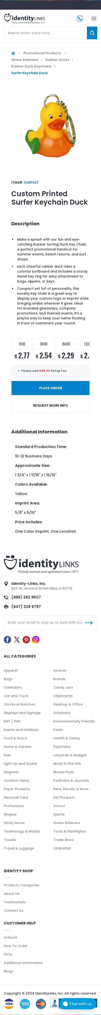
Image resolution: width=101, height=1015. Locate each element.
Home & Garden (17, 746)
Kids (7, 755)
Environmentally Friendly (74, 721)
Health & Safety (66, 738)
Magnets (11, 772)
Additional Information (23, 962)
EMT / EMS (12, 721)
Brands (59, 679)
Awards (59, 670)
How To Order (16, 946)
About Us (11, 893)
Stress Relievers (66, 823)
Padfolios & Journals (71, 780)
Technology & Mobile (22, 831)
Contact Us (13, 910)
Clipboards (63, 696)
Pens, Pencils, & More (71, 789)
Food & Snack (15, 738)
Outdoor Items (16, 780)
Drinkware (61, 712)
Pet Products (64, 797)
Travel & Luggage (19, 848)
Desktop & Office (68, 704)
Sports (59, 814)
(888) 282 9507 (26, 597)
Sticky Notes (14, 823)
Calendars (13, 687)
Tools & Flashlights (69, 831)
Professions (14, 806)
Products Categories (21, 885)
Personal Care (16, 797)
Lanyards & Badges (70, 755)
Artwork (10, 937)
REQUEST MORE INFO (50, 405)
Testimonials (15, 902)
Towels (10, 839)
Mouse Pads (63, 772)
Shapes (10, 814)
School (59, 806)
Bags (8, 679)
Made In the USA (67, 763)
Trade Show (63, 839)
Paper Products (17, 789)
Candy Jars (63, 687)
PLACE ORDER (50, 388)
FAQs (8, 954)
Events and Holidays (21, 729)
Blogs (8, 971)
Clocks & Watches (19, 704)
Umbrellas (62, 848)
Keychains (62, 746)
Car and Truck (16, 696)
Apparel (11, 670)
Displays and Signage (22, 712)
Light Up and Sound (20, 763)
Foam (58, 729)
